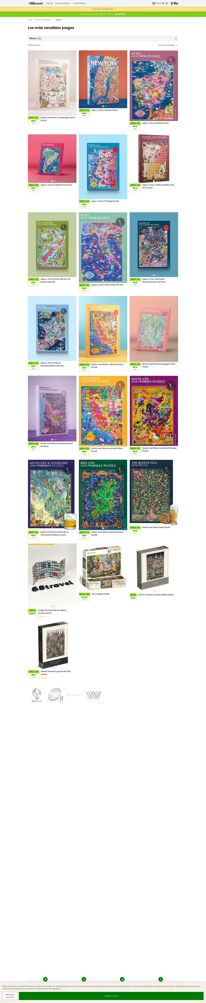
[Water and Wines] (93, 695)
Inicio (30, 20)
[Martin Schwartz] (75, 695)
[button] (52, 114)
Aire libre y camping (42, 20)
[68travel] (37, 695)
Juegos (58, 20)
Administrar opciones (10, 995)
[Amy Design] (56, 695)
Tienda (49, 3)
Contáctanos (79, 3)
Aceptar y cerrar (111, 996)
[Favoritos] (167, 3)
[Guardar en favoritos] (30, 96)
